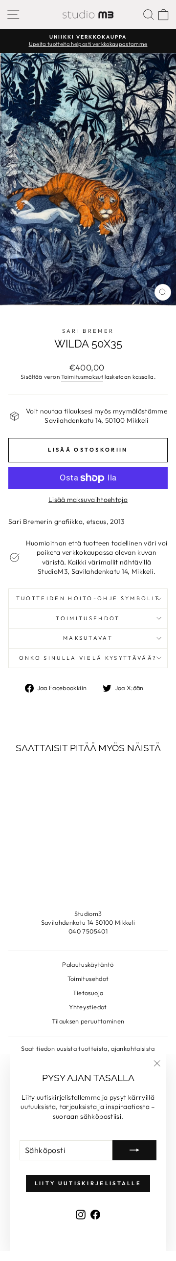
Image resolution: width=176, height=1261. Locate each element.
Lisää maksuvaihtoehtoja (88, 499)
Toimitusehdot (88, 618)
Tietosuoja (88, 993)
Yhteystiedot (88, 1007)
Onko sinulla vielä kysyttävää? (88, 657)
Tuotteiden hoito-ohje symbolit (88, 598)
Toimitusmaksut (82, 376)
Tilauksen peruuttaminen (88, 1021)
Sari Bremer (88, 330)
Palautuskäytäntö (88, 964)
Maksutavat (88, 637)
